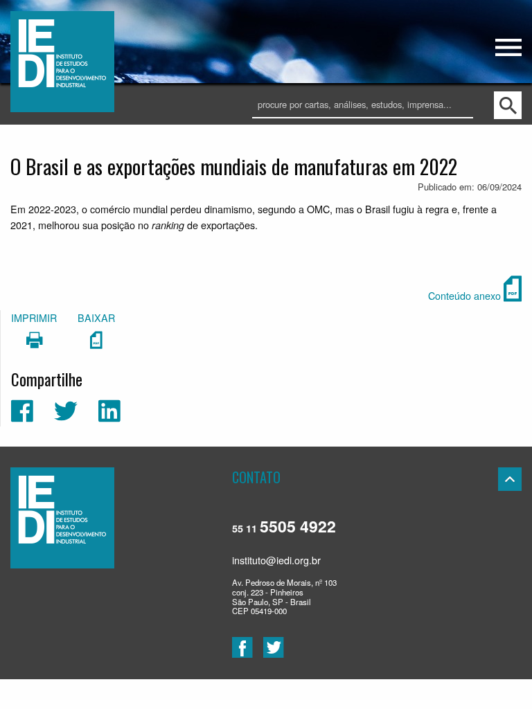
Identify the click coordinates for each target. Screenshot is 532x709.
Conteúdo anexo (466, 295)
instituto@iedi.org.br (276, 560)
